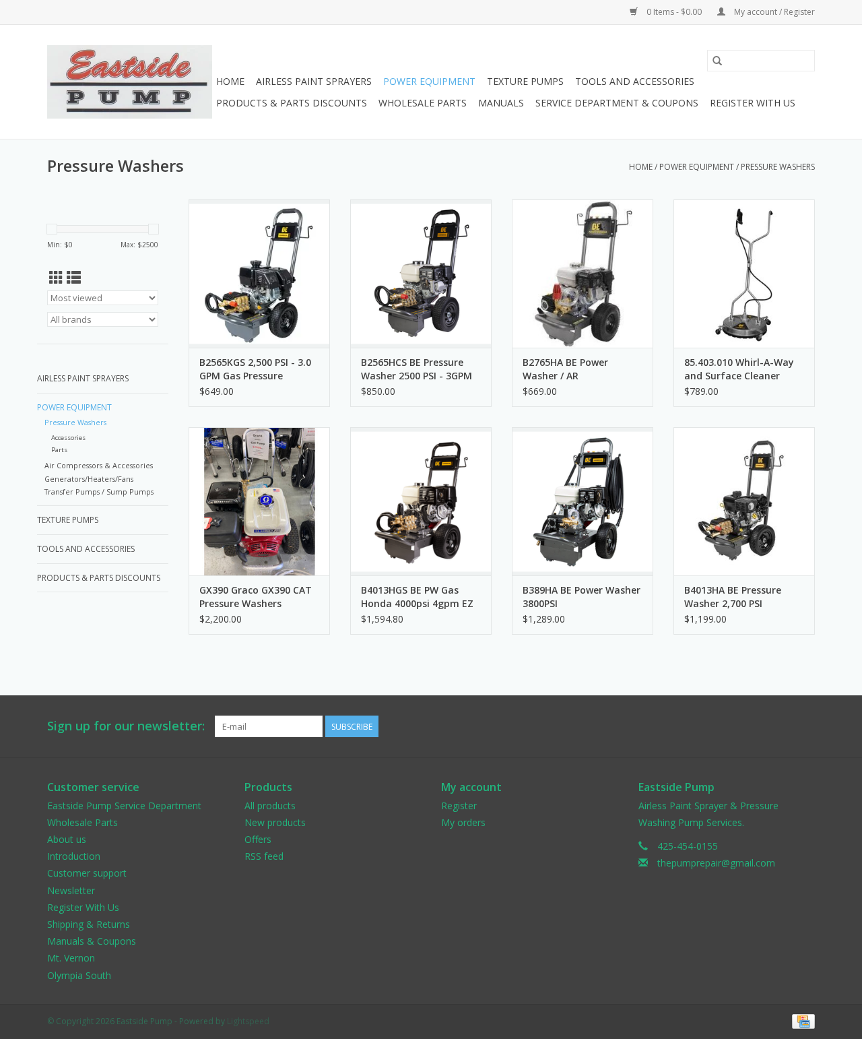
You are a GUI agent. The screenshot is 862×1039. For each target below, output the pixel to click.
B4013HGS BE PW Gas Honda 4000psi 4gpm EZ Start (417, 597)
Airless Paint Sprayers (314, 81)
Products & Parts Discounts (291, 102)
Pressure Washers (778, 166)
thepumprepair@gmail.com (716, 862)
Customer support (87, 873)
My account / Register (773, 12)
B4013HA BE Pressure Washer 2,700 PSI (732, 597)
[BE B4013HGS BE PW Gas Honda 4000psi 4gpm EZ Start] (421, 501)
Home (230, 81)
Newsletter (71, 890)
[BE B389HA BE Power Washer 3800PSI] (582, 501)
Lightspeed (248, 1021)
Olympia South (79, 975)
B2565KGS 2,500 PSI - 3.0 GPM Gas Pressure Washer (255, 369)
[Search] (717, 60)
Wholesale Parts (422, 102)
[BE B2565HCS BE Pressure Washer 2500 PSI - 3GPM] (421, 273)
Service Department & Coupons (616, 102)
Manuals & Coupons (91, 941)
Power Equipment (429, 81)
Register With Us (752, 102)
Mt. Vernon (71, 957)
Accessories (68, 437)
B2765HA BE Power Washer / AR (565, 369)
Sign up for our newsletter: (126, 726)
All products (270, 805)
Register (459, 805)
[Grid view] (56, 277)
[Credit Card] (801, 1020)
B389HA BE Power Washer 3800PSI (581, 597)
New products (275, 822)
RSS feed (264, 856)
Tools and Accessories (634, 81)
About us (66, 839)
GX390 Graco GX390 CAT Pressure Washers (255, 597)
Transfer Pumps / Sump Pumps (99, 491)
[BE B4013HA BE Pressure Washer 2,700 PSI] (744, 501)
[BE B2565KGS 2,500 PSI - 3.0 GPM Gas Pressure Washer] (259, 273)
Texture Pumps (525, 81)
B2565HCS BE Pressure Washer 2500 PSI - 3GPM (416, 369)
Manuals (501, 102)
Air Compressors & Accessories (98, 465)
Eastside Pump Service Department (124, 805)
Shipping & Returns (88, 924)
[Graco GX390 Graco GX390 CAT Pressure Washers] (259, 501)
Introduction (73, 856)
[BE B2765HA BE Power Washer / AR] (582, 273)
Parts (59, 449)
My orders (463, 822)
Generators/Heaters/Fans (88, 479)
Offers (257, 839)
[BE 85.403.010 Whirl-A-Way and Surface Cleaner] (744, 273)
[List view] (74, 277)
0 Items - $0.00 (674, 12)
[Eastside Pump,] (129, 82)
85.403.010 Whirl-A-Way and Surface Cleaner (739, 369)
